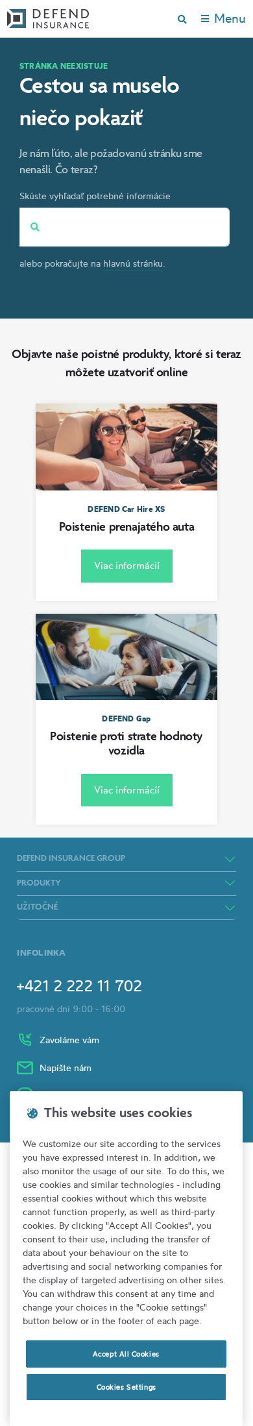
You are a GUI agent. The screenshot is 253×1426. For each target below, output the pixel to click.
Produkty (39, 883)
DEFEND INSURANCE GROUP (71, 859)
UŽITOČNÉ (37, 907)
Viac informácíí (127, 790)
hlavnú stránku (133, 263)
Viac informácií (127, 565)
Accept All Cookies (126, 1354)
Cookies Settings (126, 1387)
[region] (126, 1258)
